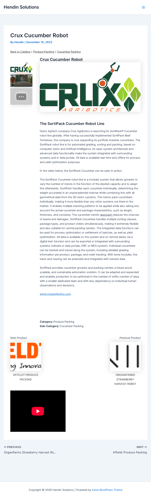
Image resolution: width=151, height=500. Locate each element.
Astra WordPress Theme (107, 490)
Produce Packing (44, 51)
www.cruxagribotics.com (55, 294)
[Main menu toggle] (143, 7)
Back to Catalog (20, 51)
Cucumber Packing (69, 51)
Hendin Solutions (21, 7)
